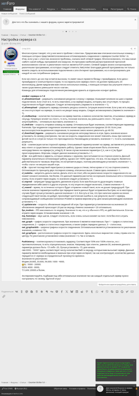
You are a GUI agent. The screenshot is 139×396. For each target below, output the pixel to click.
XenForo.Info (18, 394)
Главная (7, 9)
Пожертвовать (89, 9)
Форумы (20, 9)
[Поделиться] (131, 48)
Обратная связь (60, 388)
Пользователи (68, 9)
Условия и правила (77, 388)
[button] (43, 9)
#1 (135, 48)
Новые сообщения (9, 13)
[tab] (63, 31)
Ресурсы (51, 9)
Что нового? (35, 9)
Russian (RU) (21, 388)
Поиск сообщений (27, 13)
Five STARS (8, 388)
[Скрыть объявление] (135, 20)
